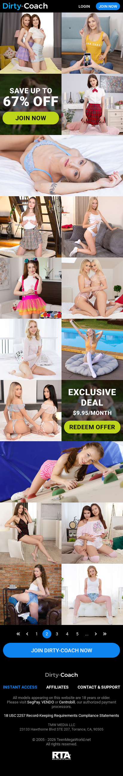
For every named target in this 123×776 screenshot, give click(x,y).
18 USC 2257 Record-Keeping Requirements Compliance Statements (61, 715)
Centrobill (67, 702)
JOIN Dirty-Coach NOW (61, 650)
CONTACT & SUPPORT (99, 687)
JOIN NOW (108, 6)
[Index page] (32, 6)
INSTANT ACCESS (20, 687)
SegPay (33, 702)
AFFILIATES (57, 687)
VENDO (47, 702)
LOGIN (84, 6)
